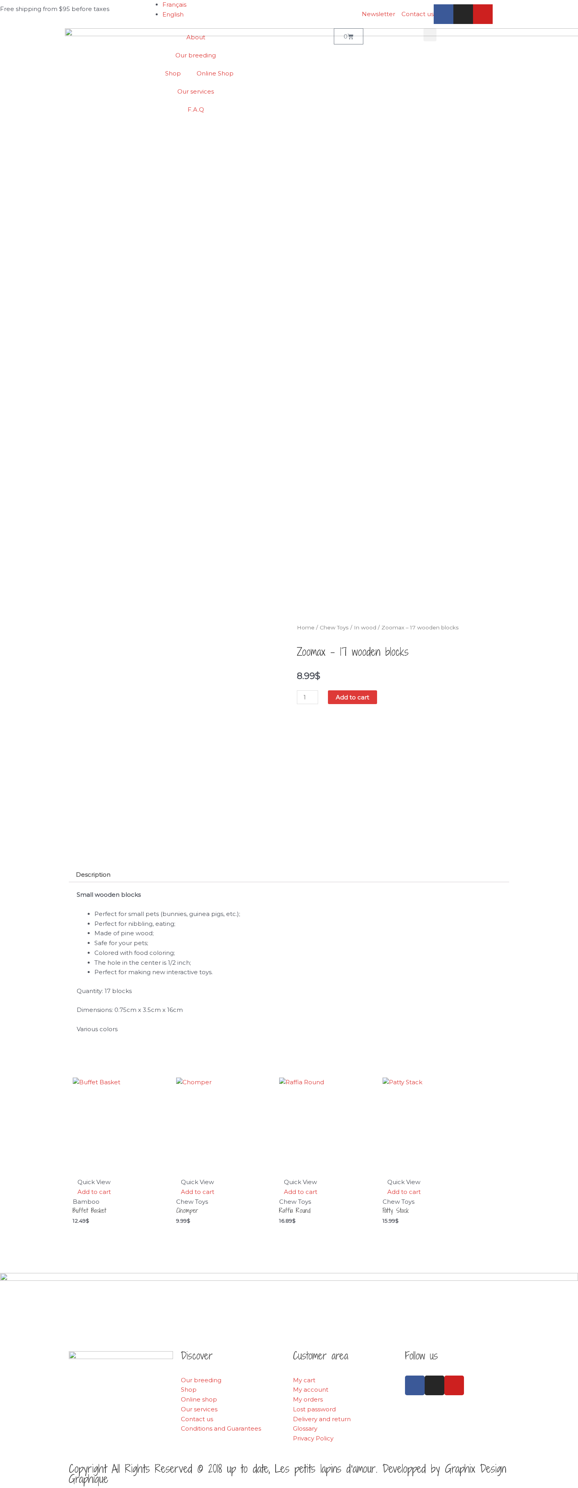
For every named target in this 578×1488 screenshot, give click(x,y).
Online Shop (215, 73)
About (195, 37)
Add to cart (352, 697)
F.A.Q (196, 109)
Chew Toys (334, 627)
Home (306, 627)
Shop (173, 73)
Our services (195, 91)
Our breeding (195, 55)
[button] (429, 34)
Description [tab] (93, 874)
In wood (365, 627)
